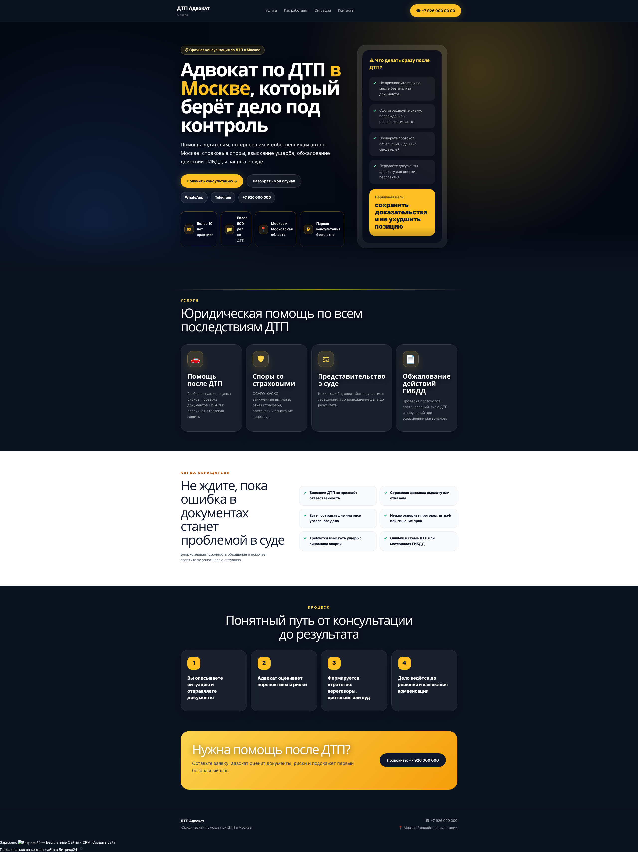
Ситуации (323, 10)
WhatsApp (194, 197)
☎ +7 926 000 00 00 (435, 10)
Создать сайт (103, 842)
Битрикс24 (68, 849)
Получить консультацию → (212, 181)
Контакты (346, 10)
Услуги (271, 10)
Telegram (223, 197)
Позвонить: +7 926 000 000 (413, 760)
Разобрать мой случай (274, 181)
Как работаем (296, 10)
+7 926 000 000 (256, 197)
